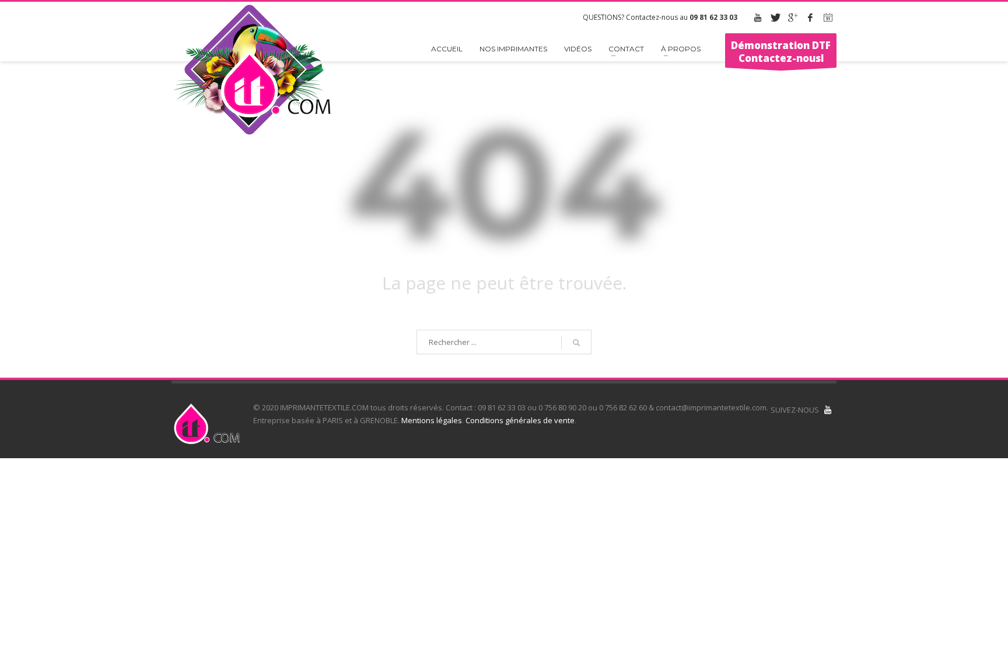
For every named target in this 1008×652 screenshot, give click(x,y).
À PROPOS (681, 48)
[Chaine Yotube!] (827, 410)
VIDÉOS (578, 48)
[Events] (827, 17)
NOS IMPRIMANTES (513, 48)
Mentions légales (431, 420)
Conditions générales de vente (520, 420)
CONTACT (626, 48)
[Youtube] (757, 17)
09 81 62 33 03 (713, 17)
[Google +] (793, 17)
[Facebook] (810, 17)
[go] (576, 342)
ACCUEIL (447, 48)
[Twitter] (775, 17)
